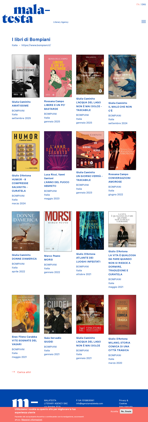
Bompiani (18, 110)
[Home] (26, 13)
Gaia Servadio (52, 337)
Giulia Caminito (21, 101)
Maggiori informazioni (31, 419)
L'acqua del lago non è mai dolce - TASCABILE (89, 106)
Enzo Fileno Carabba (24, 336)
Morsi (48, 259)
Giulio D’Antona (21, 175)
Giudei (48, 341)
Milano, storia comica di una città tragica (119, 346)
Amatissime (20, 105)
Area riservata (126, 406)
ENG (143, 4)
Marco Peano (52, 255)
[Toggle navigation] (143, 21)
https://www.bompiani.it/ (36, 45)
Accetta (114, 411)
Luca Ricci (50, 174)
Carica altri (24, 372)
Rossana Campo (54, 101)
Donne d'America (24, 258)
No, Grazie (126, 411)
